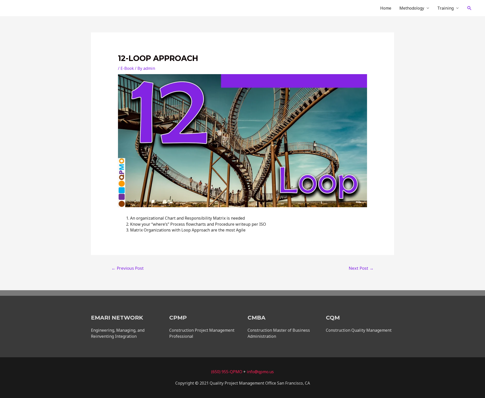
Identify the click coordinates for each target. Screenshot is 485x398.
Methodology (411, 8)
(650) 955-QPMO (226, 371)
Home (385, 8)
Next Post (361, 268)
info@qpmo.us (260, 371)
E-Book (127, 68)
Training (445, 8)
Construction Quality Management (359, 330)
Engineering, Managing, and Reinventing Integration (117, 333)
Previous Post (127, 268)
